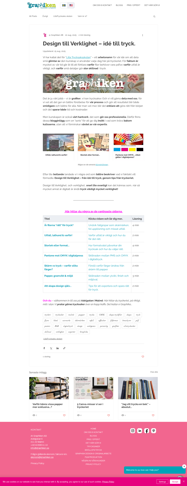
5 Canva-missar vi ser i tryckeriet (90, 405)
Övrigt (45, 16)
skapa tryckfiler (115, 315)
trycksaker (59, 315)
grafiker (115, 326)
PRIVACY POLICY (93, 464)
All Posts (33, 16)
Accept (175, 481)
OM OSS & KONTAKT (93, 432)
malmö (71, 315)
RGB (57, 326)
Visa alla (154, 372)
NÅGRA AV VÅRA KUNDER (93, 461)
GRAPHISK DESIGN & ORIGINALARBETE (93, 454)
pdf (137, 320)
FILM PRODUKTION (93, 457)
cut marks (66, 320)
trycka (91, 315)
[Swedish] (63, 5)
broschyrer (127, 320)
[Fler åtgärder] (142, 35)
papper (82, 315)
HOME (93, 429)
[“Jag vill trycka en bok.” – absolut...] (138, 388)
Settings (162, 481)
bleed (56, 320)
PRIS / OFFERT (93, 439)
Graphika (84, 332)
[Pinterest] (153, 430)
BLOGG (93, 436)
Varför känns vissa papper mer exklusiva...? (48, 405)
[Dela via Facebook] (44, 348)
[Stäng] (183, 481)
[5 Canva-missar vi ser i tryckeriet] (93, 388)
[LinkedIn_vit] (139, 430)
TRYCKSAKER (93, 446)
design (80, 326)
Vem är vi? (82, 16)
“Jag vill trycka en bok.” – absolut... (135, 405)
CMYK (102, 315)
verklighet (60, 332)
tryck (138, 315)
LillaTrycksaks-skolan (62, 16)
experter (71, 332)
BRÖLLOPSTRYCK (93, 450)
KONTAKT (36, 430)
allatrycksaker (129, 326)
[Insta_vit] (132, 430)
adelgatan (91, 326)
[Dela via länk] (64, 348)
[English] (71, 5)
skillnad (48, 332)
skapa (129, 315)
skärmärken (80, 320)
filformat (114, 320)
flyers (47, 320)
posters (47, 326)
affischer (102, 320)
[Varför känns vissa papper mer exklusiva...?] (49, 388)
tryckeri (48, 315)
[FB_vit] (146, 430)
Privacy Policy (37, 463)
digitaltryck (68, 326)
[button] (154, 16)
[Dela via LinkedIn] (57, 348)
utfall (92, 320)
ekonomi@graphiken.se (42, 457)
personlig (104, 326)
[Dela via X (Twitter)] (51, 348)
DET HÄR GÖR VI (93, 443)
